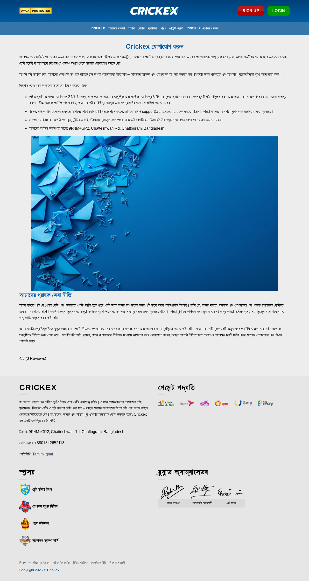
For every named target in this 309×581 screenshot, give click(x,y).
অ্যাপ (131, 28)
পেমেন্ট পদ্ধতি (176, 28)
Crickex (98, 28)
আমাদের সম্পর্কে (116, 28)
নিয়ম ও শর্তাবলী (117, 562)
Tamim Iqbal (42, 454)
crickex (165, 111)
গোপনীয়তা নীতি (98, 562)
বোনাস (141, 28)
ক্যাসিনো (153, 28)
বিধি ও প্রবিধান (80, 562)
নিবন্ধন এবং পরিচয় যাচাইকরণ (34, 562)
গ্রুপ (163, 28)
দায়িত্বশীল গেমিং (61, 562)
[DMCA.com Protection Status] (35, 11)
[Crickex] (154, 11)
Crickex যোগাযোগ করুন (202, 28)
